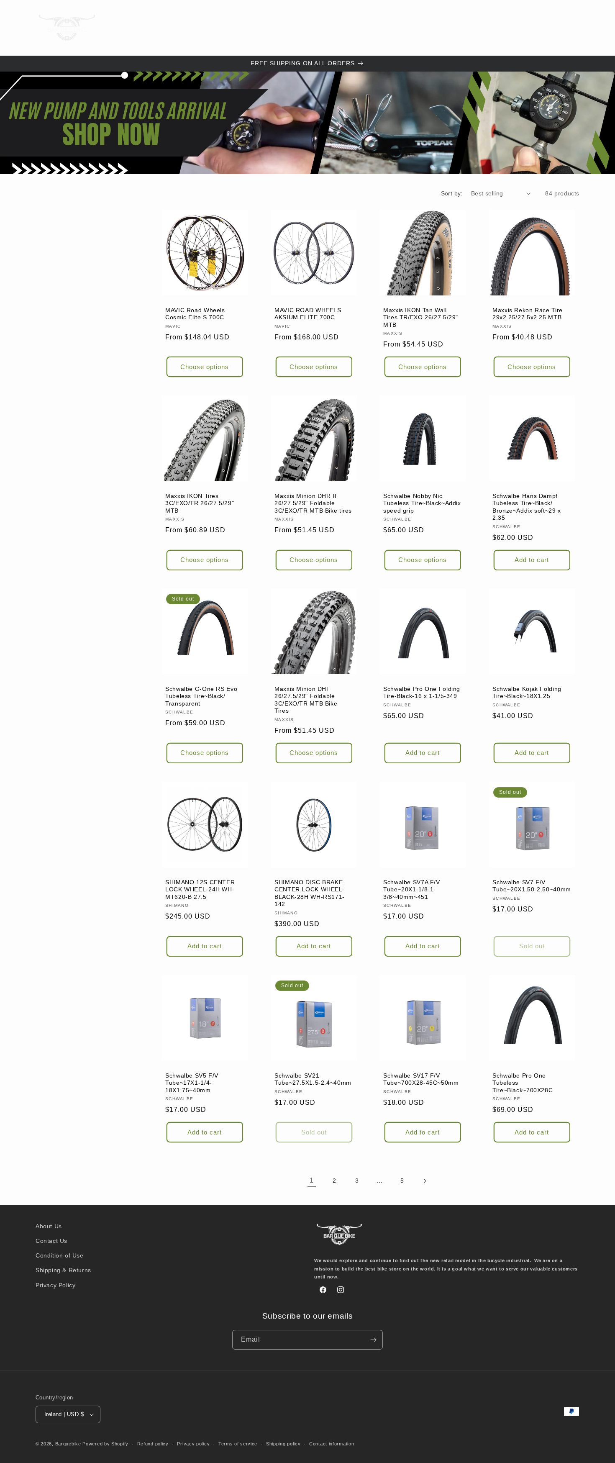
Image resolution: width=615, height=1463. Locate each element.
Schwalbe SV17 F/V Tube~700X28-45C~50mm (421, 1079)
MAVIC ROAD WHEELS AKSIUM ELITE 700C (307, 314)
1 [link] (312, 1180)
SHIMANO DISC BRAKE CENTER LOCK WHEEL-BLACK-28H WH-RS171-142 (309, 893)
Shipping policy (283, 1443)
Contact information (331, 1443)
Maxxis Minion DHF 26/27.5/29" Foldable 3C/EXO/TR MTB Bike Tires (305, 700)
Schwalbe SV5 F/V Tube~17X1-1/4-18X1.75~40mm (191, 1082)
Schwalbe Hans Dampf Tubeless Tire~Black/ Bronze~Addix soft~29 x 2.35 (526, 507)
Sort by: (452, 193)
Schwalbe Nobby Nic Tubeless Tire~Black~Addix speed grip (422, 503)
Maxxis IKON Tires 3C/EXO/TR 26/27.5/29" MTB (199, 503)
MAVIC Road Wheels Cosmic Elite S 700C (195, 314)
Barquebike (68, 1443)
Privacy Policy (55, 1285)
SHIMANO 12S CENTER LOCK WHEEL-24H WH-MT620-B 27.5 (200, 889)
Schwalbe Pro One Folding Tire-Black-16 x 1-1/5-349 (421, 693)
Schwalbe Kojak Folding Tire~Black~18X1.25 (526, 693)
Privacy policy (193, 1443)
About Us (49, 1226)
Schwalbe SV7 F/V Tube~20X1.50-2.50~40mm (531, 886)
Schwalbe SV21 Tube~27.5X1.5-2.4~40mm (312, 1079)
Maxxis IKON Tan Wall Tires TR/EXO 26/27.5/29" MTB (420, 317)
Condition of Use (60, 1255)
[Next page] (424, 1181)
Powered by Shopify (105, 1443)
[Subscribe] (373, 1340)
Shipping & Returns (63, 1270)
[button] (189, 27)
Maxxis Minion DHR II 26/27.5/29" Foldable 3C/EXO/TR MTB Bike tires (313, 503)
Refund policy (153, 1443)
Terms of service (237, 1443)
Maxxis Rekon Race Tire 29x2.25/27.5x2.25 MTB (527, 314)
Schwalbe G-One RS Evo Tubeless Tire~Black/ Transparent (201, 696)
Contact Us (51, 1240)
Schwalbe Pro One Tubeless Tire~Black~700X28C (522, 1082)
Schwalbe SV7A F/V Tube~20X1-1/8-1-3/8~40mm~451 (411, 889)
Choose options (204, 366)
